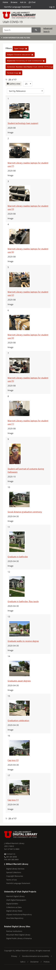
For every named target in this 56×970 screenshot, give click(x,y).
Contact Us (10, 854)
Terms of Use (11, 879)
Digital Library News (14, 911)
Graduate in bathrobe (18, 556)
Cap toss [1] (13, 800)
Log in (52, 7)
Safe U (22, 961)
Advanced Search (47, 30)
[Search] (36, 30)
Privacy (14, 956)
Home (5, 2)
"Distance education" (19, 54)
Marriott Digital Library (15, 896)
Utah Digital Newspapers (16, 900)
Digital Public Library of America (19, 938)
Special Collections (13, 872)
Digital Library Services (15, 868)
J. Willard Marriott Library (14, 843)
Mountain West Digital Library (18, 934)
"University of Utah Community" (25, 61)
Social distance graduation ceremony (25, 511)
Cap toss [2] (13, 760)
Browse (14, 2)
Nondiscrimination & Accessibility (35, 956)
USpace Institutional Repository (19, 914)
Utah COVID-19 (13, 22)
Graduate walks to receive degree (23, 641)
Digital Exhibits (12, 903)
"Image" (19, 48)
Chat (33, 2)
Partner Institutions (14, 931)
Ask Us (23, 2)
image (13, 73)
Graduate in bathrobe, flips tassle (23, 601)
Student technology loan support (23, 123)
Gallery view (14, 83)
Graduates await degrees (19, 680)
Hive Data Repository (14, 918)
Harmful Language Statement (17, 7)
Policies (47, 961)
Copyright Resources (14, 876)
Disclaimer (34, 961)
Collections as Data (13, 907)
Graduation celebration (18, 720)
